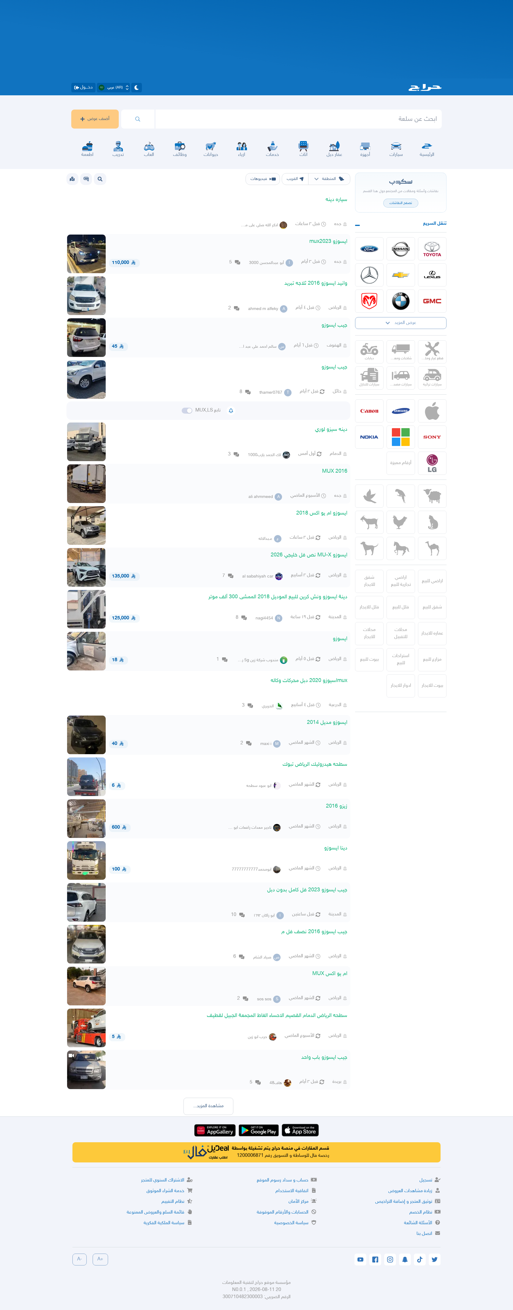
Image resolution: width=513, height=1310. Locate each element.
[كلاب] (369, 548)
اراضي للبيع (432, 581)
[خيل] (401, 548)
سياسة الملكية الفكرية (164, 1223)
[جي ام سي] (432, 301)
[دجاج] (401, 522)
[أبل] (432, 548)
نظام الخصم (420, 1212)
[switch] (187, 411)
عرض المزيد (405, 323)
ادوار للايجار (401, 686)
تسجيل (425, 1180)
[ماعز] (369, 522)
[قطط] (432, 522)
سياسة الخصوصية (291, 1223)
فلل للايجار (369, 607)
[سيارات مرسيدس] (369, 275)
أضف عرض (99, 119)
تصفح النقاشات (401, 203)
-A (79, 1259)
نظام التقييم (173, 1202)
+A (100, 1259)
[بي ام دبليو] (401, 301)
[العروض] (72, 179)
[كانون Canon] (369, 411)
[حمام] (369, 496)
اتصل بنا (424, 1234)
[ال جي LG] (432, 463)
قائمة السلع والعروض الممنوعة (155, 1212)
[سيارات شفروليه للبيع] (401, 275)
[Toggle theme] (136, 88)
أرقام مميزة (400, 463)
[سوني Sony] (432, 437)
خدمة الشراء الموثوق (165, 1191)
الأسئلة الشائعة (418, 1223)
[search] (137, 119)
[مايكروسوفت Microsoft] (401, 437)
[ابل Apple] (432, 411)
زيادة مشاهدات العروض (410, 1191)
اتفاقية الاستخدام (292, 1191)
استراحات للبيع (400, 659)
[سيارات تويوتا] (432, 248)
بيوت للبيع (369, 659)
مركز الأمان (298, 1202)
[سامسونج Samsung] (401, 411)
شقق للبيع (432, 607)
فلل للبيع (400, 607)
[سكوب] (86, 179)
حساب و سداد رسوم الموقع (282, 1180)
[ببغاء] (401, 496)
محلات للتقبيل (400, 633)
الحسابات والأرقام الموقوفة (282, 1212)
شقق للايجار (369, 581)
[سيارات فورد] (369, 248)
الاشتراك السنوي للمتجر (162, 1180)
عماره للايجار (432, 633)
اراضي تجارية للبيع (401, 581)
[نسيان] (401, 248)
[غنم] (432, 496)
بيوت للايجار (432, 686)
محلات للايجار (369, 633)
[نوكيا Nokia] (369, 437)
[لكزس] (432, 275)
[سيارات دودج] (369, 301)
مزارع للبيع (432, 659)
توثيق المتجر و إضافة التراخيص (403, 1202)
